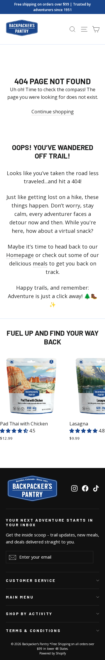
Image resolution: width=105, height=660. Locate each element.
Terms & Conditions (33, 630)
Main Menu (20, 597)
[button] (14, 430)
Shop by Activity (29, 613)
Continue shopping (53, 111)
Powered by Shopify (52, 653)
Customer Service (31, 580)
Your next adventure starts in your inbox (49, 522)
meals (40, 263)
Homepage (20, 254)
